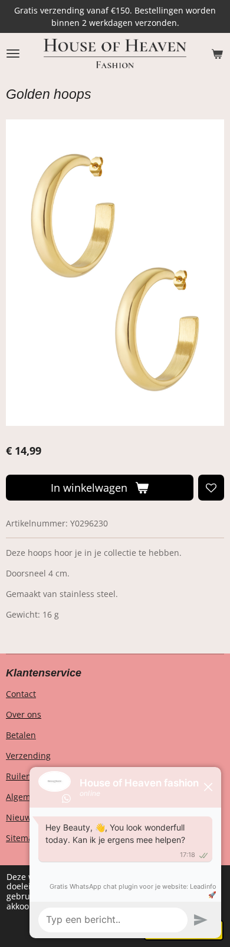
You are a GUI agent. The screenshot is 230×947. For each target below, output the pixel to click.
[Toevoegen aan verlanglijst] (211, 488)
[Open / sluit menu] (13, 53)
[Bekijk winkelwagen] (217, 53)
